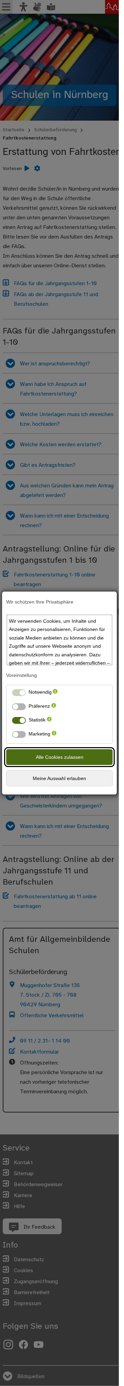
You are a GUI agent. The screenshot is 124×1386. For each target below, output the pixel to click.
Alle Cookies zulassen (59, 757)
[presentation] (55, 693)
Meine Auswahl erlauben (59, 778)
